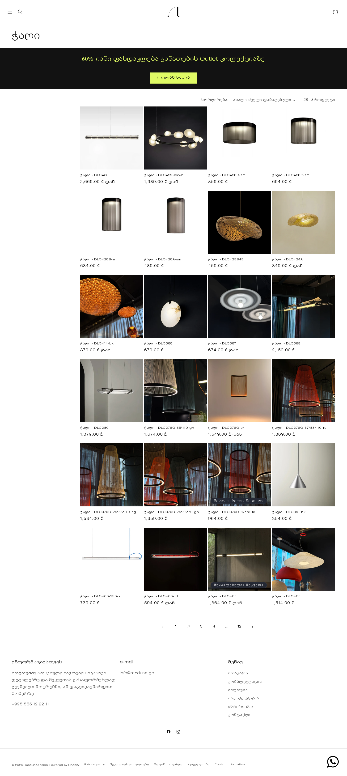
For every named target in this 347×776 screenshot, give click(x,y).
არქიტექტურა (243, 698)
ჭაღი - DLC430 (94, 175)
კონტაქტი (239, 715)
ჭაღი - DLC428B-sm (98, 259)
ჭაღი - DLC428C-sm (290, 175)
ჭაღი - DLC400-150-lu (101, 596)
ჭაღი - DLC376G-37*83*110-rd (299, 427)
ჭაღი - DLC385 (286, 343)
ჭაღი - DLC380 (94, 427)
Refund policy (94, 764)
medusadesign (36, 765)
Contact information (230, 764)
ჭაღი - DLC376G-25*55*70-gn (171, 512)
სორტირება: (214, 100)
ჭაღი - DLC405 (286, 596)
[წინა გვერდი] (163, 627)
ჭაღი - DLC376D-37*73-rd (231, 512)
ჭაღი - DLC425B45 (226, 259)
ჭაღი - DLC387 (222, 343)
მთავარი (238, 673)
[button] (10, 12)
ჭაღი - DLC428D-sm (226, 175)
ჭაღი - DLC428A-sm (162, 259)
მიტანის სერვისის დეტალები (182, 764)
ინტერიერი (240, 706)
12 (239, 626)
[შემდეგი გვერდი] (252, 627)
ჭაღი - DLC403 (222, 596)
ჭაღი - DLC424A (287, 259)
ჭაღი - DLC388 (158, 343)
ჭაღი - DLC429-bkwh (164, 175)
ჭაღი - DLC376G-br (226, 427)
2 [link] (188, 627)
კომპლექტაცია (245, 682)
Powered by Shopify (64, 765)
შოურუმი (238, 690)
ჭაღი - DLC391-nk (289, 512)
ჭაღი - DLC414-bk (97, 343)
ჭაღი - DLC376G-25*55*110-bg (108, 512)
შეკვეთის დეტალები (129, 764)
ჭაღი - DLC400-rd (161, 596)
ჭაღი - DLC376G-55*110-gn (169, 427)
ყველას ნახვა (173, 78)
